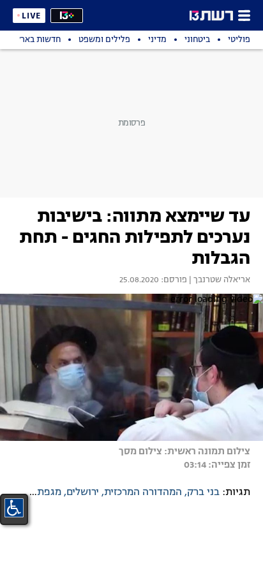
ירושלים (82, 492)
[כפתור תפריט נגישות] (14, 507)
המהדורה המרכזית (143, 492)
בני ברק (203, 492)
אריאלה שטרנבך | (218, 280)
